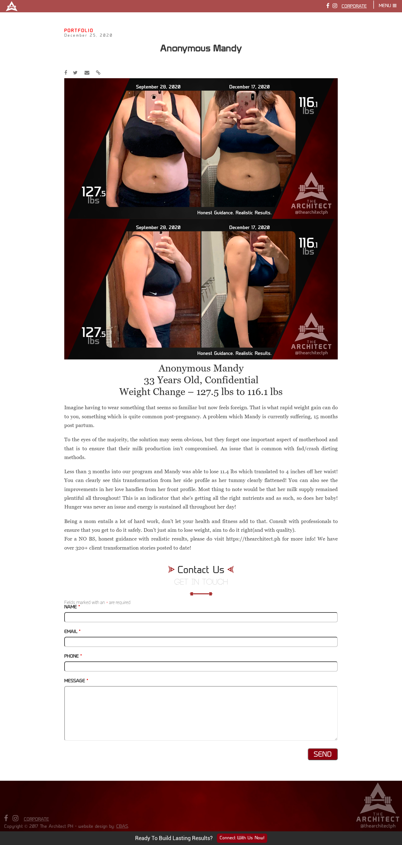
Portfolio (79, 31)
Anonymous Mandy (201, 48)
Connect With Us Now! (242, 838)
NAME (72, 607)
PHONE (73, 656)
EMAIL (72, 632)
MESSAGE (76, 681)
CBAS (122, 826)
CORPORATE (354, 6)
